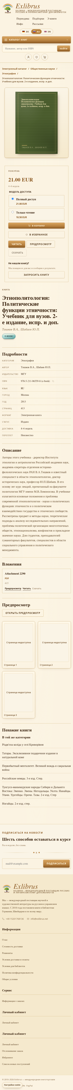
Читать (17, 244)
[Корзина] (44, 57)
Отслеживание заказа (12, 1050)
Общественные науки (42, 68)
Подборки (38, 18)
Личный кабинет (10, 1022)
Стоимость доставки (12, 946)
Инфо (19, 23)
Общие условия (10, 979)
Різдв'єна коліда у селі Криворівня (22, 744)
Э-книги (52, 18)
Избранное (7, 1057)
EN (49, 31)
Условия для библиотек (13, 966)
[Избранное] (36, 57)
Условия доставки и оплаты (15, 959)
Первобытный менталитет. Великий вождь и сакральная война (36, 767)
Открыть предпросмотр (22, 613)
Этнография (9, 73)
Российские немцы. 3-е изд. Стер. (22, 778)
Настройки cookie (12, 1085)
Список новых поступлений (16, 1064)
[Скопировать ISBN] (53, 381)
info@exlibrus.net (39, 918)
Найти (64, 48)
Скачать (17, 252)
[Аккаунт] (28, 57)
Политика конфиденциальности (17, 972)
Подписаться (56, 863)
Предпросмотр (40, 244)
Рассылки (37, 23)
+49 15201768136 (15, 918)
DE (27, 31)
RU (38, 31)
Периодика (22, 18)
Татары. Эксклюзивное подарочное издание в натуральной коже (30, 755)
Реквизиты (7, 953)
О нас (5, 939)
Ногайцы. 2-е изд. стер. (16, 803)
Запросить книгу (36, 274)
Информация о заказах (13, 1001)
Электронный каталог (14, 68)
